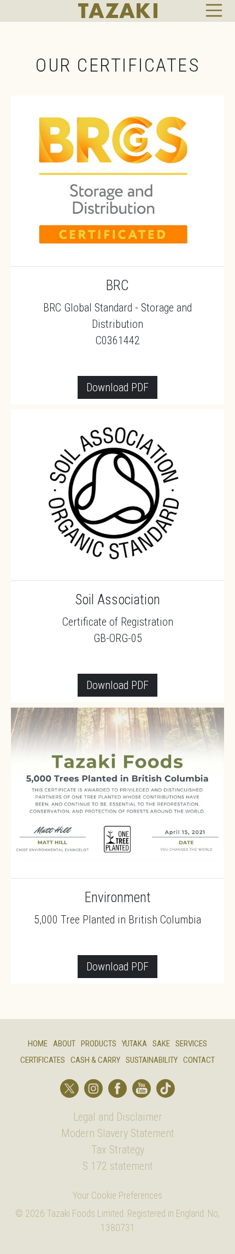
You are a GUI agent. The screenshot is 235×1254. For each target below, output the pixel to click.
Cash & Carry (95, 1060)
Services (191, 1044)
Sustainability (152, 1060)
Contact (199, 1060)
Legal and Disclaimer (117, 1116)
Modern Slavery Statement (117, 1133)
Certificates (42, 1060)
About (64, 1044)
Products (98, 1044)
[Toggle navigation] (214, 10)
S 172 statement (118, 1166)
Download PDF (117, 387)
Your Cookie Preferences (117, 1195)
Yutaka (134, 1044)
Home (38, 1044)
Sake (161, 1044)
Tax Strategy (117, 1149)
